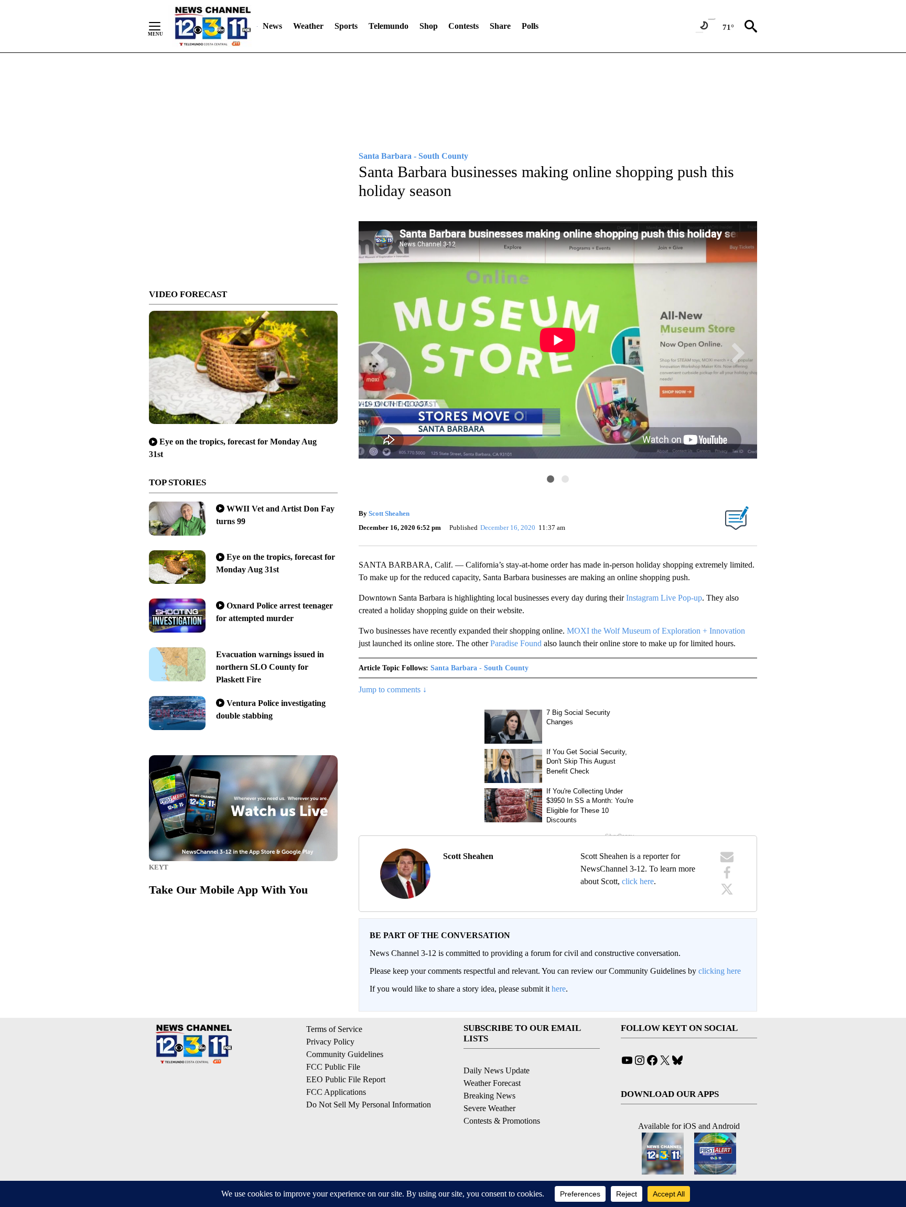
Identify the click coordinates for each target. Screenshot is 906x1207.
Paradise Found (516, 643)
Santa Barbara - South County (479, 668)
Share (500, 25)
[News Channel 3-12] (212, 26)
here (559, 988)
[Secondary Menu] (162, 26)
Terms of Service (334, 1029)
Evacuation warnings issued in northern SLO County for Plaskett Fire (270, 667)
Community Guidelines (344, 1054)
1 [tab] (550, 479)
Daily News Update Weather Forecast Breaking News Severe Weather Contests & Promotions (501, 1095)
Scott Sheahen (389, 513)
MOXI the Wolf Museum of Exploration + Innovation (656, 630)
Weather (308, 25)
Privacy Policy (330, 1041)
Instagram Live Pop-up (664, 597)
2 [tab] (565, 479)
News (272, 25)
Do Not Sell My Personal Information (368, 1104)
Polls (530, 25)
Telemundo (388, 25)
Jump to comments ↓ (393, 689)
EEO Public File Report (345, 1079)
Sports (346, 25)
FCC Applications (336, 1092)
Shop (428, 25)
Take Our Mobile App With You (228, 889)
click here (638, 881)
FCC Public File (333, 1066)
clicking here (719, 970)
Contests (463, 25)
